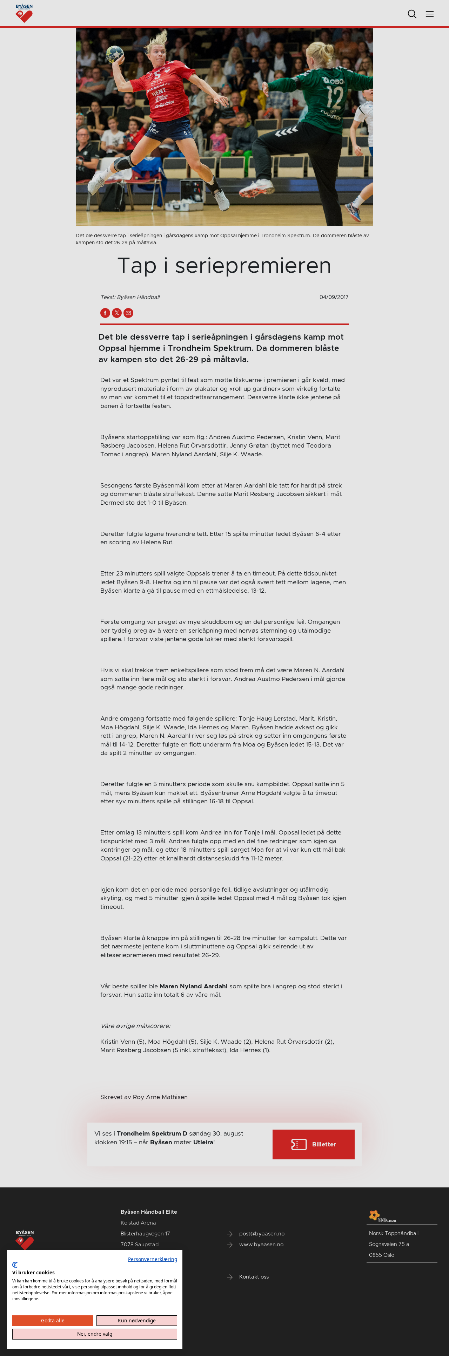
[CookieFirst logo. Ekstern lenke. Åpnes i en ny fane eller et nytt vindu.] (15, 1265)
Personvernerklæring (152, 1259)
